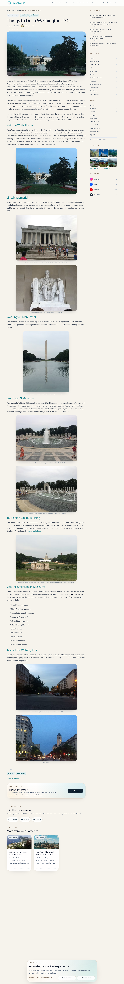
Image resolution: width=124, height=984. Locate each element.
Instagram (14, 819)
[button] (46, 171)
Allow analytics (86, 978)
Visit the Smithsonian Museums (26, 587)
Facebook (26, 819)
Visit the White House (20, 125)
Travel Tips (87, 3)
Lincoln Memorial (17, 197)
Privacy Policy (46, 977)
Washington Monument (21, 317)
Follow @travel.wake (99, 168)
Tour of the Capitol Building (23, 518)
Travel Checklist (107, 3)
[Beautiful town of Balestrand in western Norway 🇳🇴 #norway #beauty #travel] (94, 162)
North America (12, 15)
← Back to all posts (13, 778)
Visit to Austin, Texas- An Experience (18, 853)
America (23, 15)
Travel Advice (96, 3)
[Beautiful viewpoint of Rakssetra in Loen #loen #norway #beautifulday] (103, 162)
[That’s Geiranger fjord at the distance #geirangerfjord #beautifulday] (112, 153)
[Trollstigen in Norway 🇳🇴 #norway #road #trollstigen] (94, 153)
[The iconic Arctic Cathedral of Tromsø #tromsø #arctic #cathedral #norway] (103, 153)
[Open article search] (115, 3)
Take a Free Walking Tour (22, 650)
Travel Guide (34, 15)
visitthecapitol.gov (34, 531)
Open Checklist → (75, 791)
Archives (93, 100)
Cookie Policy (34, 977)
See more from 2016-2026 (98, 140)
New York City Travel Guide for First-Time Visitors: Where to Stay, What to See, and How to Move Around (46, 857)
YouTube (38, 819)
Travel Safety (77, 3)
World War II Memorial (20, 398)
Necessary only (67, 978)
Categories (94, 53)
